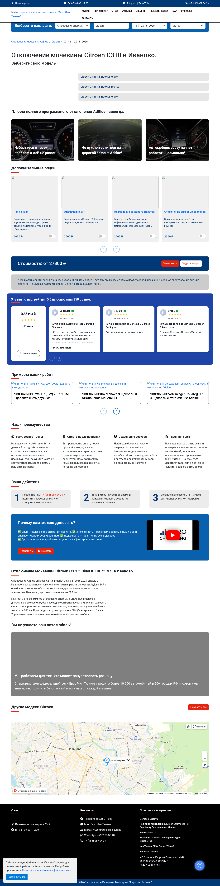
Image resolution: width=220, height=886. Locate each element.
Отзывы (127, 10)
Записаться (170, 263)
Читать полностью (61, 348)
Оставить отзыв (28, 353)
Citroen (56, 41)
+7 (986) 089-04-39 (52, 494)
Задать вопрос (191, 263)
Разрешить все (17, 877)
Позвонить (26, 550)
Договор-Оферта (149, 819)
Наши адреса (22, 3)
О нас (114, 10)
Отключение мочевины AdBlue (29, 41)
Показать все (198, 707)
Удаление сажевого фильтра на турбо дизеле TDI (160, 839)
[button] (116, 411)
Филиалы (186, 10)
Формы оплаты (148, 832)
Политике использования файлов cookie (46, 870)
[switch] (52, 236)
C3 (65, 41)
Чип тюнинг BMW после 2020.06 (157, 846)
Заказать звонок (149, 851)
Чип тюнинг (100, 10)
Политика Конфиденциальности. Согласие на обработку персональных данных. (164, 826)
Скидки (140, 10)
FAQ (174, 10)
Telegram (46, 550)
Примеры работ (158, 10)
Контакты (87, 17)
